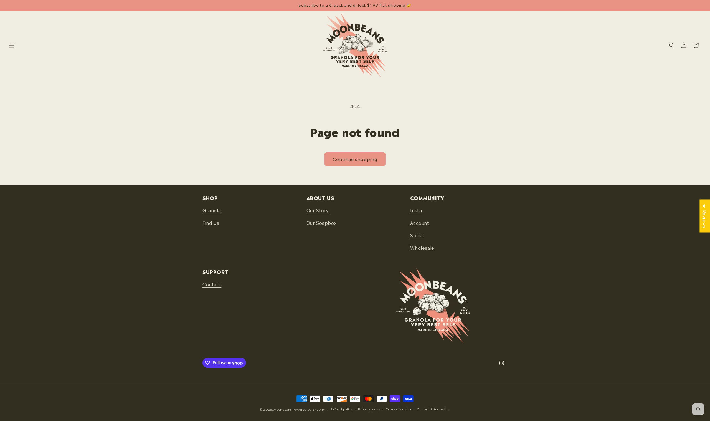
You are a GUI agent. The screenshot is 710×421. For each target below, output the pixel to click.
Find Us (210, 222)
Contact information (433, 409)
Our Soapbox (321, 222)
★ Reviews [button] (704, 216)
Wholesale (422, 247)
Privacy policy (369, 409)
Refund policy (342, 409)
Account (419, 222)
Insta (416, 210)
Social (417, 235)
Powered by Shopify (309, 409)
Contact (211, 284)
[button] (12, 45)
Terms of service (398, 409)
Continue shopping (355, 159)
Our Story (317, 210)
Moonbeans (282, 409)
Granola (211, 210)
